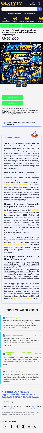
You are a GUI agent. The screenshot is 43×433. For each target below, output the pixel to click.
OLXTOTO (23, 153)
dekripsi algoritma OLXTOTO (15, 185)
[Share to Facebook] (11, 426)
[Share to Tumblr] (34, 426)
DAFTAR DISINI (12, 97)
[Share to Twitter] (5, 426)
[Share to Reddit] (29, 426)
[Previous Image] (1, 63)
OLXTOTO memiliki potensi (15, 245)
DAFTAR (32, 25)
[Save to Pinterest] (23, 426)
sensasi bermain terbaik (23, 298)
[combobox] (19, 9)
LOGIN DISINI (12, 103)
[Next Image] (41, 63)
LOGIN (10, 25)
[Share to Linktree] (17, 426)
